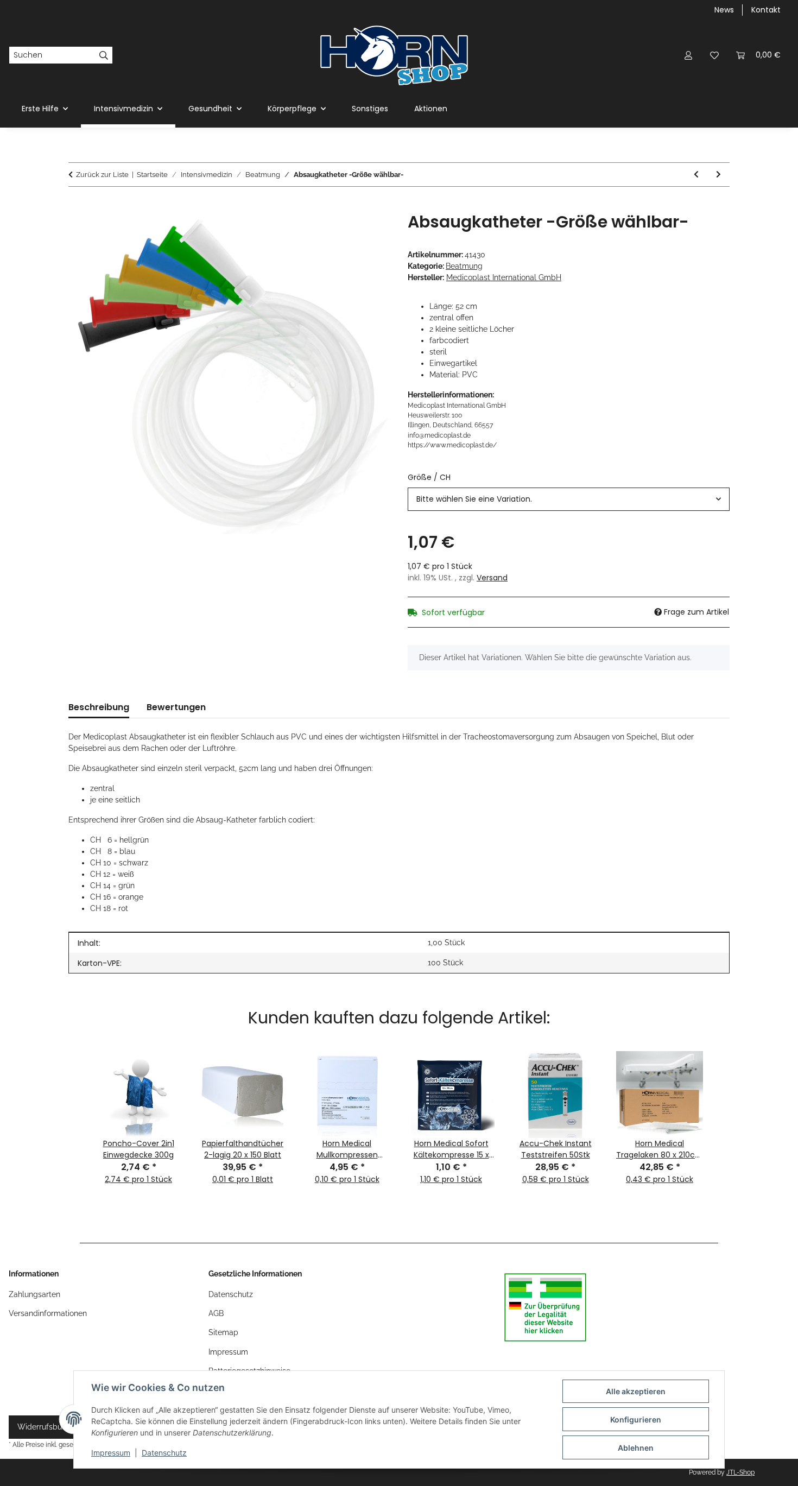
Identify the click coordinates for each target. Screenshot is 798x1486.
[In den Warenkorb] (77, 206)
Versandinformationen (48, 1313)
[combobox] (569, 499)
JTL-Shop (740, 1472)
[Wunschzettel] (714, 55)
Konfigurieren (635, 1419)
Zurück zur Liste (102, 174)
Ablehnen (636, 1447)
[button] (688, 55)
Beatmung (464, 266)
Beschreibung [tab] (98, 707)
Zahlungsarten (34, 1294)
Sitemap (223, 1332)
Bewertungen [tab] (176, 707)
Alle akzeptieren (636, 1391)
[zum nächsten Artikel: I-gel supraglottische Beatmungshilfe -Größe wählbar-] (718, 174)
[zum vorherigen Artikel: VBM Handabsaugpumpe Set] (696, 174)
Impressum (110, 1452)
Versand (492, 577)
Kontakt (766, 9)
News (724, 9)
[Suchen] (104, 55)
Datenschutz (164, 1452)
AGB (216, 1313)
